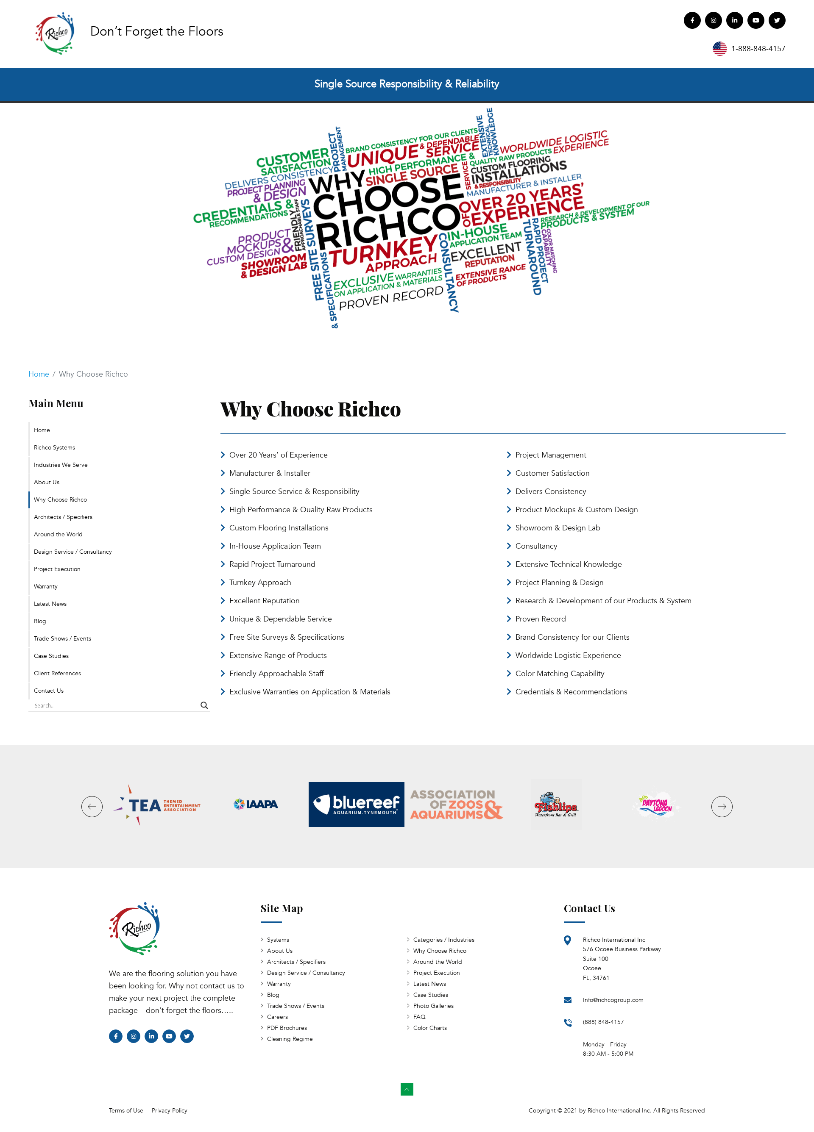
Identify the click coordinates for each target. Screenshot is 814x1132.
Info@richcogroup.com (613, 1000)
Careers (277, 1017)
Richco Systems (54, 448)
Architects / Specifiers (63, 517)
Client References (57, 673)
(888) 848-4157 (603, 1022)
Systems (278, 940)
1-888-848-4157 (758, 49)
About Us (46, 482)
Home (38, 374)
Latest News (50, 604)
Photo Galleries (433, 1006)
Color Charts (430, 1028)
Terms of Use (126, 1111)
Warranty (46, 587)
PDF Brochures (287, 1028)
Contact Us (49, 691)
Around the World (58, 534)
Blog (40, 621)
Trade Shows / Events (62, 639)
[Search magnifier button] (204, 705)
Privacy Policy (169, 1111)
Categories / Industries (443, 940)
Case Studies (51, 656)
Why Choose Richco (60, 500)
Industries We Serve (61, 465)
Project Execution (57, 569)
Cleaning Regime (290, 1039)
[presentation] (46, 219)
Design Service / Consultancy (73, 552)
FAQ (419, 1017)
